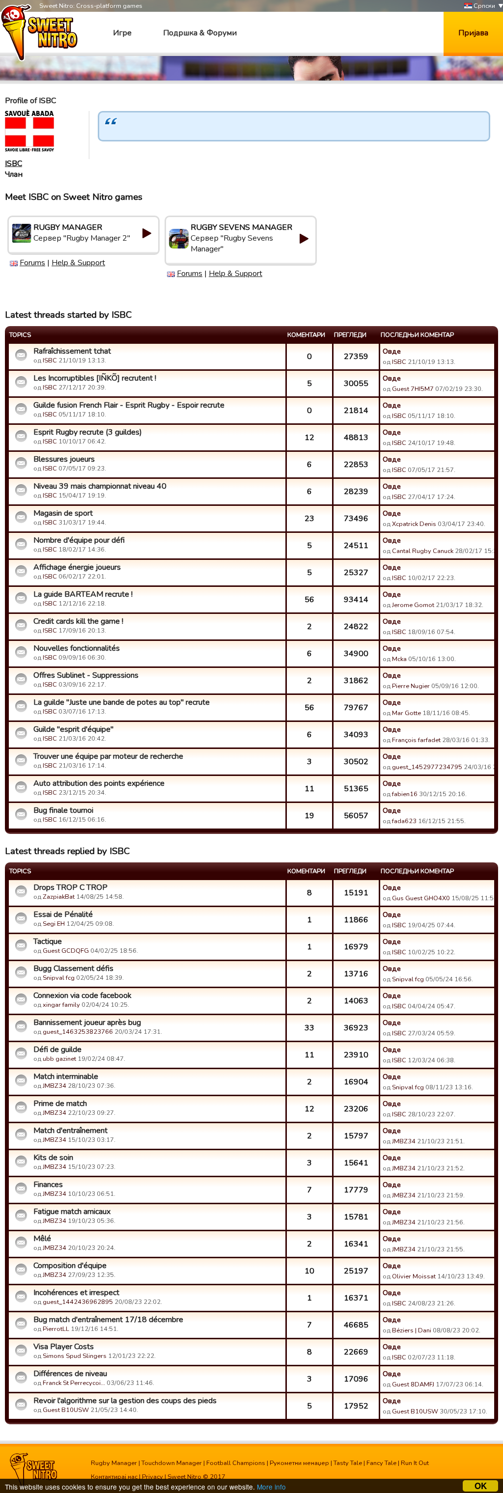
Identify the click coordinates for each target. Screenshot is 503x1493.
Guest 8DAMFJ (413, 1384)
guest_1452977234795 (427, 767)
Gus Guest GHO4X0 (421, 898)
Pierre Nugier (411, 686)
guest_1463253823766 (78, 1031)
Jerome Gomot (413, 605)
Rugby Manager (114, 1463)
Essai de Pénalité (63, 914)
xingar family (61, 1004)
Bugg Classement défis (73, 968)
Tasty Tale (348, 1463)
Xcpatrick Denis (414, 524)
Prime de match (60, 1103)
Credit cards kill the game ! (78, 621)
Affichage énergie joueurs (77, 567)
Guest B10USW (66, 1410)
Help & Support (78, 262)
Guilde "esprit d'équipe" (73, 729)
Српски (483, 5)
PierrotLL (56, 1329)
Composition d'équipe (70, 1265)
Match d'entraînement (70, 1130)
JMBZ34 (54, 1085)
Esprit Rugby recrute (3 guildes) (87, 432)
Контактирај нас (114, 1476)
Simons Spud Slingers (75, 1356)
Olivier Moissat (414, 1276)
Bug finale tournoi (63, 810)
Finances (48, 1184)
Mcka (400, 659)
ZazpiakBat (59, 896)
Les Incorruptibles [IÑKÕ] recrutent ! (94, 378)
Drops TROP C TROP (70, 887)
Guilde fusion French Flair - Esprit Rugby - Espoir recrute (128, 405)
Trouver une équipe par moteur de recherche (108, 756)
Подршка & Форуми (200, 33)
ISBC (13, 163)
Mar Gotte (406, 713)
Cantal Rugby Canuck (422, 551)
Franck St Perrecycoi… (74, 1383)
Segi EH (54, 923)
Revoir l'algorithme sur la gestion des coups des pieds (125, 1400)
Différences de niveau (70, 1373)
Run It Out (415, 1463)
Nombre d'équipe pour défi (79, 540)
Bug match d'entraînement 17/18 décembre (108, 1319)
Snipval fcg (59, 977)
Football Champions (235, 1463)
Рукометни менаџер (299, 1463)
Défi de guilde (57, 1049)
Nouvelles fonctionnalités (76, 648)
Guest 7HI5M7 (413, 389)
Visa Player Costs (63, 1346)
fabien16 (405, 794)
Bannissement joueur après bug (87, 1022)
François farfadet (416, 740)
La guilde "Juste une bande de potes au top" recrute (121, 702)
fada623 (404, 821)
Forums (32, 262)
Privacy (152, 1476)
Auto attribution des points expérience (99, 783)
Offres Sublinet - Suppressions (86, 675)
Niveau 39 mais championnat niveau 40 (100, 486)
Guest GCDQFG (66, 950)
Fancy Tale (381, 1463)
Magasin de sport (63, 513)
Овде (392, 351)
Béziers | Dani (411, 1330)
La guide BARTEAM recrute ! (83, 594)
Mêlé (42, 1238)
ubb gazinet (59, 1058)
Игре (122, 33)
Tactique (47, 941)
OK (481, 1486)
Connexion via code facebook (82, 995)
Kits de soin (53, 1157)
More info (271, 1487)
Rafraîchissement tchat (72, 351)
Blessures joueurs (64, 459)
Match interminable (65, 1076)
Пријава (473, 33)
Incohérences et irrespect (76, 1292)
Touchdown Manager (171, 1463)
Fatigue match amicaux (72, 1211)
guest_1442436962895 (78, 1302)
